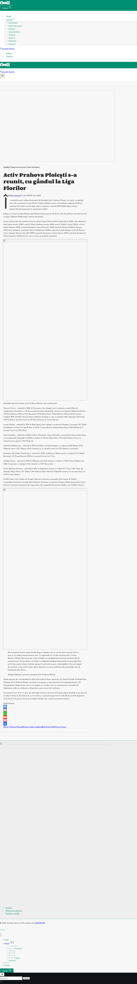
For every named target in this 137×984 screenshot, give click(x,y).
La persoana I (13, 23)
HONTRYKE (40, 923)
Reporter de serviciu (15, 26)
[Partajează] (45, 724)
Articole (7, 943)
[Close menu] (0, 935)
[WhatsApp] (45, 713)
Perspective (12, 41)
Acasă (8, 16)
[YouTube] (4, 4)
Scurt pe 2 (12, 44)
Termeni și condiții (12, 914)
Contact (9, 56)
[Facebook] (1, 4)
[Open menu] (2, 75)
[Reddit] (45, 717)
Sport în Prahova (14, 32)
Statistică (12, 29)
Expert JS (12, 38)
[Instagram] (8, 4)
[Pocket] (45, 720)
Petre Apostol (15, 196)
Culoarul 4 (12, 35)
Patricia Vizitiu (59, 727)
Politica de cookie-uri (13, 911)
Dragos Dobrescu (29, 727)
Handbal (6, 167)
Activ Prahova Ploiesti (12, 727)
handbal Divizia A (45, 727)
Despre (9, 53)
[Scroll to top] (1, 930)
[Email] (45, 710)
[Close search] (2, 974)
